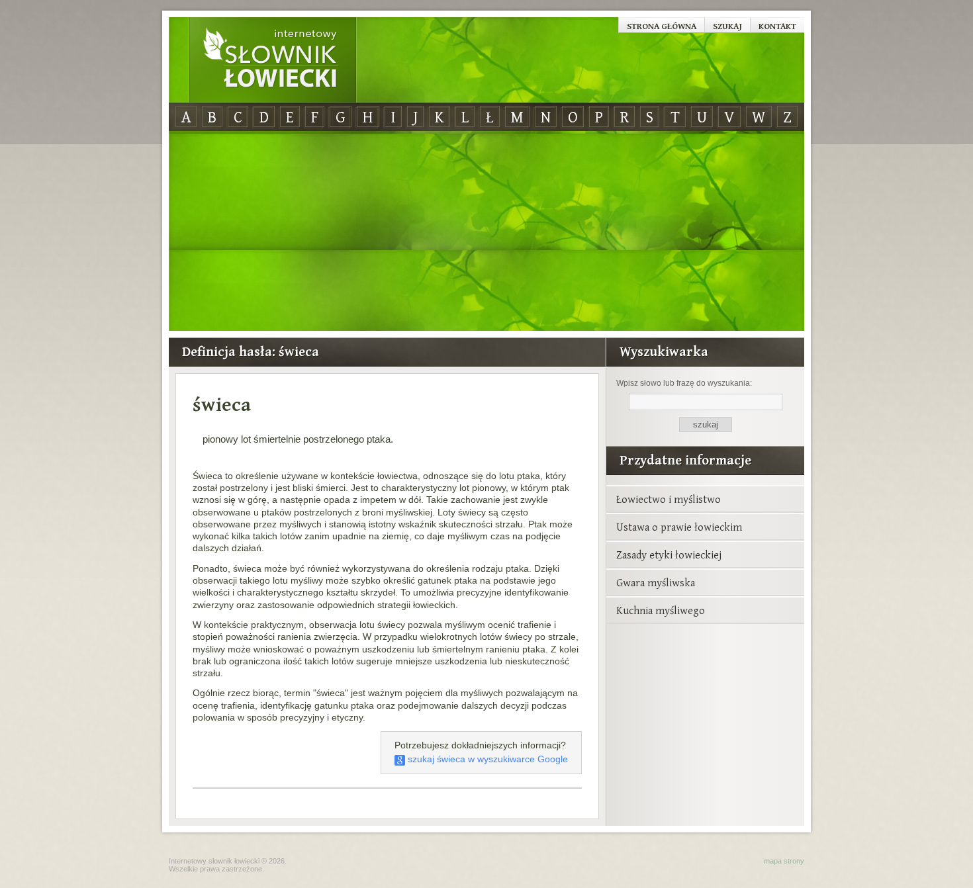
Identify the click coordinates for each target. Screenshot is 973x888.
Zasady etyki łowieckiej (668, 554)
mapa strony (784, 861)
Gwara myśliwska (655, 582)
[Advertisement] (486, 231)
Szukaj (727, 25)
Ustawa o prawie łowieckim (679, 527)
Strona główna (661, 25)
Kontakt (777, 25)
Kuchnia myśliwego (660, 610)
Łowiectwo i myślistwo (668, 499)
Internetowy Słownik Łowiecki (273, 60)
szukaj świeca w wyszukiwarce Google (486, 759)
